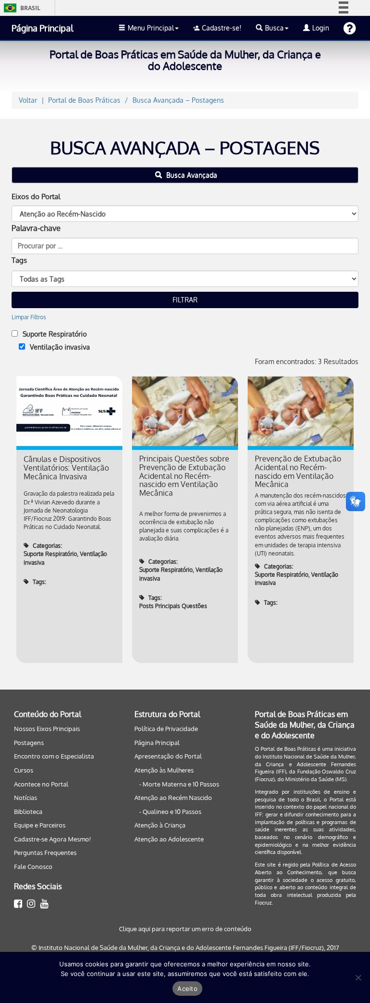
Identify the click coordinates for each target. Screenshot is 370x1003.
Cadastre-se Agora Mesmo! (52, 839)
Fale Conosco (33, 866)
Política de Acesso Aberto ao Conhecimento (305, 868)
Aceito (187, 988)
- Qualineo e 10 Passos (170, 811)
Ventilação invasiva (60, 347)
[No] (358, 977)
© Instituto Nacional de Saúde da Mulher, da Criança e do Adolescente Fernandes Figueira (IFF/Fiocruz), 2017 (185, 947)
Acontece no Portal (41, 784)
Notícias (25, 797)
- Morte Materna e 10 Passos (179, 784)
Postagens (29, 742)
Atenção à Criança (159, 825)
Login (320, 28)
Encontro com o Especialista (54, 756)
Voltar (28, 100)
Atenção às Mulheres (164, 770)
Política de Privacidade (166, 728)
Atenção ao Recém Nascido (173, 797)
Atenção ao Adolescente (169, 839)
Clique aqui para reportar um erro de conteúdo (185, 929)
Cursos (23, 770)
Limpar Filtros (29, 317)
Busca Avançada (190, 175)
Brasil (20, 8)
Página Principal (42, 28)
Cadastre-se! (221, 28)
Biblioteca (28, 811)
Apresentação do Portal (168, 756)
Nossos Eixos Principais (47, 728)
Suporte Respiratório (55, 334)
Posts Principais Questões (173, 606)
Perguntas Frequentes (45, 852)
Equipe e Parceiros (40, 825)
